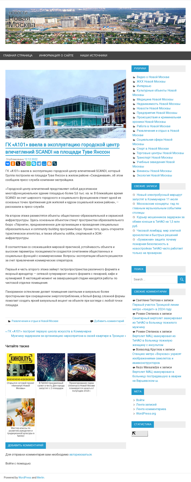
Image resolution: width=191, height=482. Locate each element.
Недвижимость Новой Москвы (159, 104)
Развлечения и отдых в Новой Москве (35, 321)
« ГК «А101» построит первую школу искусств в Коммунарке (48, 331)
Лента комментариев (151, 409)
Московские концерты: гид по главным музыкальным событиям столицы (156, 208)
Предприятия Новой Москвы (157, 113)
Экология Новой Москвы (154, 175)
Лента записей (146, 404)
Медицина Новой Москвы (155, 99)
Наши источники (93, 55)
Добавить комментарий (109, 321)
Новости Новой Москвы (154, 108)
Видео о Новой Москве (153, 77)
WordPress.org (146, 413)
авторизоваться (80, 454)
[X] (18, 163)
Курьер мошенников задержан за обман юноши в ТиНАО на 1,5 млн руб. (158, 221)
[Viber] (23, 163)
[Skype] (34, 163)
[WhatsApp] (28, 163)
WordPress (24, 477)
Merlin (40, 477)
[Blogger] (49, 163)
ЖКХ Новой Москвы (151, 81)
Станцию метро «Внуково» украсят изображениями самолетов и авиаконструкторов (156, 358)
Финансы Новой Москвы (154, 171)
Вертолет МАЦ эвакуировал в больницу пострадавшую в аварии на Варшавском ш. (156, 376)
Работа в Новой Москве (153, 126)
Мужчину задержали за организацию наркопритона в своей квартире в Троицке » (68, 336)
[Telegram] (39, 163)
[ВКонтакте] (7, 163)
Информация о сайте (56, 55)
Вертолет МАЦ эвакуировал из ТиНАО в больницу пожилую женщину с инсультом (154, 340)
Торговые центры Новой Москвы (160, 153)
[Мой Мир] (44, 163)
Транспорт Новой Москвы (155, 157)
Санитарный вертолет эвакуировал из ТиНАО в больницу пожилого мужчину (157, 322)
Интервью (144, 86)
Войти (140, 400)
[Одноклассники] (13, 163)
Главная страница (17, 55)
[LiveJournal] (54, 163)
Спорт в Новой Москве (153, 148)
